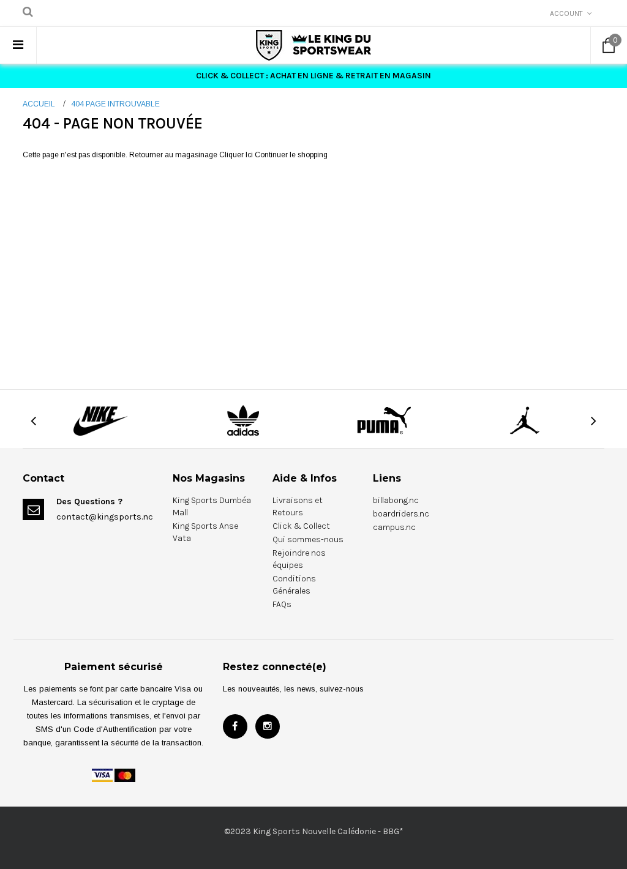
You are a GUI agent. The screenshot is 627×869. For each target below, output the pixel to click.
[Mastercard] (125, 774)
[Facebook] (235, 726)
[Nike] (102, 420)
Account (566, 13)
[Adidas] (242, 420)
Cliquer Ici (237, 155)
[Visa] (102, 774)
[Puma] (384, 420)
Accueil (39, 104)
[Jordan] (524, 420)
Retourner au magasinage (173, 155)
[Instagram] (267, 726)
